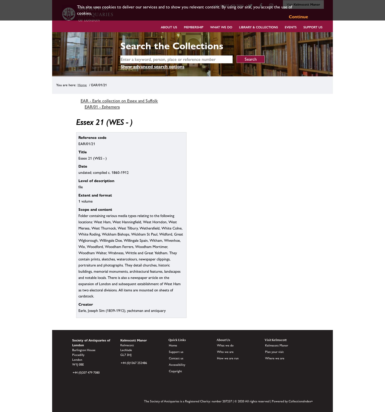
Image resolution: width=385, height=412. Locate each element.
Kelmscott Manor (276, 345)
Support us (176, 352)
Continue (298, 16)
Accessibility (177, 365)
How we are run (228, 358)
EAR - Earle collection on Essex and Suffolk (119, 100)
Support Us (312, 27)
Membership (193, 27)
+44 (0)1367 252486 (134, 363)
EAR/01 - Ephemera (102, 106)
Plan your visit (274, 352)
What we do (221, 27)
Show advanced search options (152, 66)
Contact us (176, 358)
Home (82, 85)
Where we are (274, 358)
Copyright (175, 371)
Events (291, 27)
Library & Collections (258, 27)
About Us (169, 27)
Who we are (225, 352)
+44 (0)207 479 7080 (86, 372)
